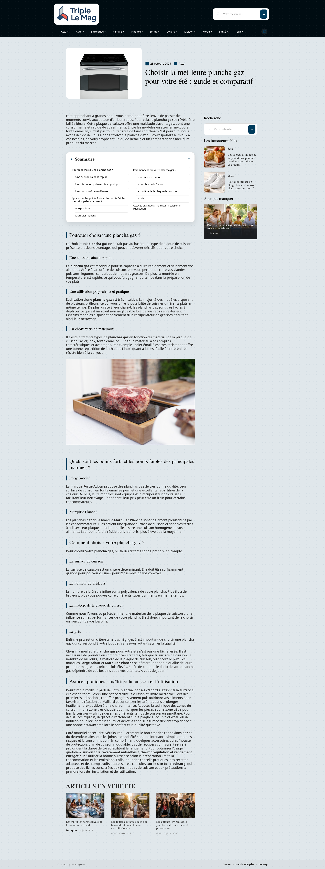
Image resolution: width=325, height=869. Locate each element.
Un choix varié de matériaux (91, 191)
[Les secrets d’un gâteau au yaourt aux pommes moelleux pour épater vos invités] (214, 156)
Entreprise (72, 830)
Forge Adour (82, 208)
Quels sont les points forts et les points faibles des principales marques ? (98, 199)
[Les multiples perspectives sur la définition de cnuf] (85, 805)
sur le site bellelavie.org (166, 764)
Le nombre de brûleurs (149, 184)
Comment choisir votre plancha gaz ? (154, 170)
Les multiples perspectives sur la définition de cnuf (84, 823)
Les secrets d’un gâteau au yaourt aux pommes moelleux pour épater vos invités (242, 159)
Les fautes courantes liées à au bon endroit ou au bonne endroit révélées (129, 825)
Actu (182, 63)
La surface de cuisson (148, 177)
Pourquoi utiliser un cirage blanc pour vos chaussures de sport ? (241, 185)
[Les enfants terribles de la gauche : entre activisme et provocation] (175, 805)
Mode (231, 176)
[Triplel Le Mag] (76, 14)
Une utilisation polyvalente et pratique (97, 184)
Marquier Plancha (85, 215)
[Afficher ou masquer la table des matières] (142, 159)
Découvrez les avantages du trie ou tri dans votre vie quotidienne (230, 226)
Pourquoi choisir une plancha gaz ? (92, 169)
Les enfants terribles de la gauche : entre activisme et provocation (172, 825)
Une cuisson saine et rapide (91, 177)
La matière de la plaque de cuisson (156, 191)
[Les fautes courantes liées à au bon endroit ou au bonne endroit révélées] (130, 805)
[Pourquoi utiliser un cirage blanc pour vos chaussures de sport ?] (214, 182)
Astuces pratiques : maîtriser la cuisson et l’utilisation (157, 207)
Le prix (140, 198)
